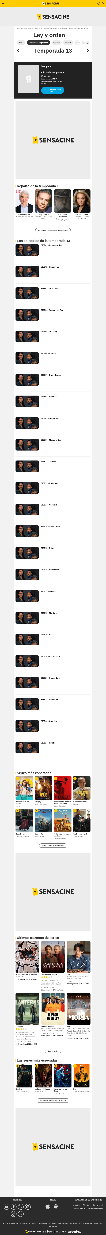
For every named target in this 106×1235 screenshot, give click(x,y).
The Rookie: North (80, 834)
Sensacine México (95, 1208)
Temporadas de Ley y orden (58, 28)
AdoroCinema (79, 1208)
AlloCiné (76, 1205)
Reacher (19, 1089)
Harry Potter (20, 834)
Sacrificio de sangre (49, 974)
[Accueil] (50, 3)
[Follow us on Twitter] (21, 1207)
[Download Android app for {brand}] (57, 1206)
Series (26, 28)
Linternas (19, 1026)
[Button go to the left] (83, 42)
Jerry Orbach (43, 214)
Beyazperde (98, 1205)
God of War (39, 834)
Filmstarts (87, 1205)
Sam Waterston (24, 214)
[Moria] (78, 1009)
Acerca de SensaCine (10, 1223)
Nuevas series (53, 1051)
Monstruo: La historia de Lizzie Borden (62, 803)
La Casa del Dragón (42, 1089)
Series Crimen (33, 28)
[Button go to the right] (87, 42)
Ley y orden (44, 28)
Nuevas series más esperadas (53, 845)
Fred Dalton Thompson (62, 216)
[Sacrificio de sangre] (53, 957)
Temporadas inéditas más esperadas (53, 1100)
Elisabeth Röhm (81, 214)
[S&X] (78, 957)
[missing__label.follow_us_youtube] (7, 1207)
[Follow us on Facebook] (14, 1207)
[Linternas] (27, 1009)
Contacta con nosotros (28, 1223)
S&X (68, 974)
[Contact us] (21, 1214)
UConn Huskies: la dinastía (26, 974)
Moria (69, 1026)
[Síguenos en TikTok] (14, 1214)
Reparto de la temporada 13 (38, 186)
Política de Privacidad (60, 1223)
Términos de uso (44, 1223)
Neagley (38, 802)
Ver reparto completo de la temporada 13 (53, 230)
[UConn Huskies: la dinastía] (27, 957)
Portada (19, 28)
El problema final (80, 802)
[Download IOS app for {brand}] (49, 1206)
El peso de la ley (47, 1026)
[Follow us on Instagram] (28, 1207)
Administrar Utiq (75, 1223)
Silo (74, 1089)
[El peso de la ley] (53, 1009)
